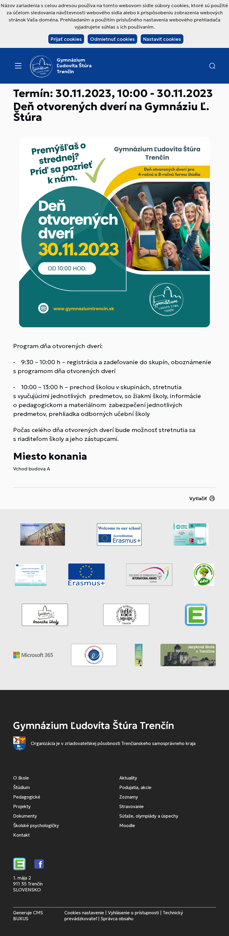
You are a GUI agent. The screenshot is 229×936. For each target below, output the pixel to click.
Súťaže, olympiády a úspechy (148, 816)
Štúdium (21, 787)
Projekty (22, 806)
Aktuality (128, 778)
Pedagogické (26, 797)
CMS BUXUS (28, 915)
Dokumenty (25, 816)
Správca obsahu (117, 918)
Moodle (127, 825)
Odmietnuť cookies (112, 39)
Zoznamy (128, 797)
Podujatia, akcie (135, 787)
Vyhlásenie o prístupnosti (133, 912)
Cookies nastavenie (84, 912)
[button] (212, 65)
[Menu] (18, 66)
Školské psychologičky (36, 825)
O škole (21, 778)
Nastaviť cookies (162, 39)
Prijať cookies (66, 39)
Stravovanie (131, 806)
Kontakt (21, 835)
